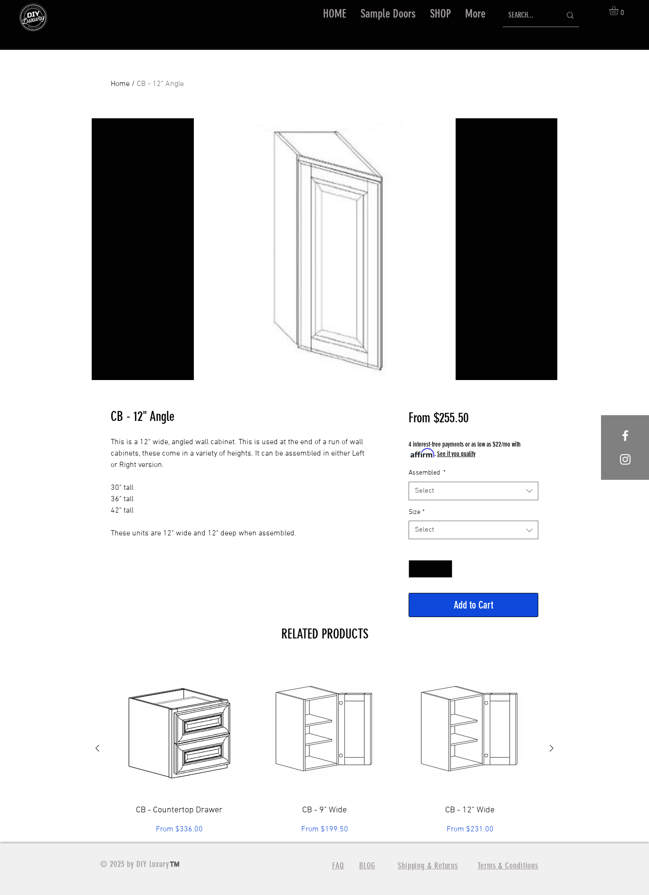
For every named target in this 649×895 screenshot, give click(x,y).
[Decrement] (416, 569)
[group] (324, 748)
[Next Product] (551, 748)
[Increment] (445, 569)
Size (417, 512)
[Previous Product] (97, 748)
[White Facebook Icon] (625, 435)
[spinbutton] (430, 569)
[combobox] (473, 491)
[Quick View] (179, 729)
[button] (440, 13)
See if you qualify (456, 454)
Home (120, 84)
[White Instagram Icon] (625, 459)
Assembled (427, 473)
